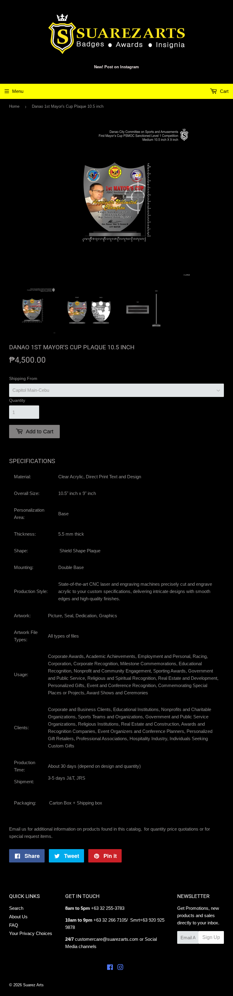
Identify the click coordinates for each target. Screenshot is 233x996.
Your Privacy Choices (30, 933)
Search (16, 908)
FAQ (13, 925)
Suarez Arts (33, 985)
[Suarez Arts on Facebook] (110, 968)
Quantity (17, 400)
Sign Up (211, 937)
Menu (17, 91)
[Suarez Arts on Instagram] (120, 968)
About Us (18, 916)
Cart (223, 91)
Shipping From (23, 378)
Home (14, 106)
